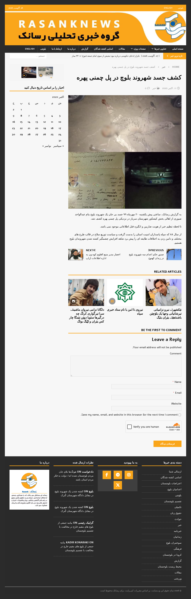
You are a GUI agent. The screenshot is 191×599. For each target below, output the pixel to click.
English (168, 8)
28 (29, 134)
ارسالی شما (175, 471)
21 (29, 128)
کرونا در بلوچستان (172, 555)
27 (36, 134)
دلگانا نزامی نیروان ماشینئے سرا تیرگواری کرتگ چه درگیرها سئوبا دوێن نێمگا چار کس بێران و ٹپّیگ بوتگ (86, 315)
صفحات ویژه (140, 48)
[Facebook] (107, 475)
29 (21, 134)
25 (52, 134)
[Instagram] (129, 475)
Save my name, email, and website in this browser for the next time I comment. (129, 414)
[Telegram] (118, 475)
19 (44, 128)
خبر (154, 88)
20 (36, 128)
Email (177, 393)
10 (59, 122)
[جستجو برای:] (28, 56)
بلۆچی (178, 495)
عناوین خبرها (160, 48)
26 (44, 134)
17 (60, 128)
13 (36, 122)
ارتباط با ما (57, 48)
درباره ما (72, 48)
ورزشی (177, 578)
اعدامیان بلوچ (174, 489)
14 (29, 122)
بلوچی (180, 8)
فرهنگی (177, 549)
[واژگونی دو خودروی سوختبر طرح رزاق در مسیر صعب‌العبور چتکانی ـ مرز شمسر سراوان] (45, 72)
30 (13, 134)
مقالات (122, 48)
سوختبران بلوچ (173, 543)
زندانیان (177, 537)
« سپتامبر (58, 146)
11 (52, 122)
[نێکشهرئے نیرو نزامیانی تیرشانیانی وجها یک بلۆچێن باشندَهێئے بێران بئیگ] (163, 292)
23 (13, 128)
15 (21, 122)
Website (176, 403)
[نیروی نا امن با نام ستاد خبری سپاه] (125, 292)
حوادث (178, 519)
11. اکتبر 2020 (169, 88)
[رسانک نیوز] (95, 43)
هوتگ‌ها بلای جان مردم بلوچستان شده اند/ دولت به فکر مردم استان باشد (73, 475)
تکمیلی (177, 507)
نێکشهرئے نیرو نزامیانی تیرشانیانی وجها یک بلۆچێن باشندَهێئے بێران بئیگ (165, 314)
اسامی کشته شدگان (103, 48)
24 (59, 134)
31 (60, 140)
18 (52, 128)
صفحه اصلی (177, 48)
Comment (175, 353)
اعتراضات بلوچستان (171, 483)
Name (177, 382)
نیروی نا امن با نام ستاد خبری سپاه (125, 312)
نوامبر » (46, 146)
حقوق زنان (175, 513)
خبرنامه (177, 531)
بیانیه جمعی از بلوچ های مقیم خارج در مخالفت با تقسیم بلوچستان (75, 526)
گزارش (84, 48)
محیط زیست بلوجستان (169, 566)
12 (44, 122)
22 (21, 128)
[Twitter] (118, 485)
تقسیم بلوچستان (172, 501)
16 (13, 122)
